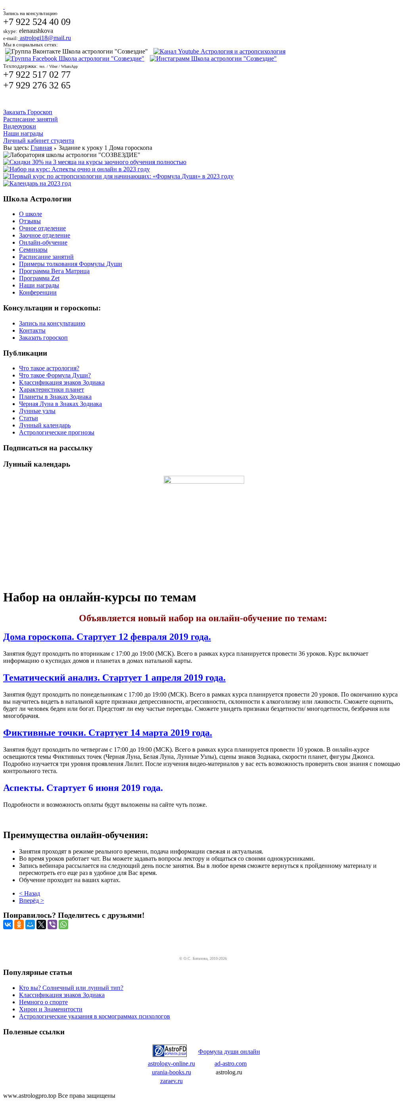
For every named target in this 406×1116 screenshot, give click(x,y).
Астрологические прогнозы (56, 432)
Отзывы (30, 221)
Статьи (28, 418)
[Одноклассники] (19, 924)
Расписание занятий (30, 119)
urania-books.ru (171, 1072)
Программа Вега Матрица (54, 271)
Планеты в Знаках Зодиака (55, 396)
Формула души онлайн (229, 1051)
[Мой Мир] (30, 924)
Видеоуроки (19, 126)
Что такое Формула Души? (55, 375)
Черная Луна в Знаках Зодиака (60, 403)
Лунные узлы (37, 411)
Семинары (33, 249)
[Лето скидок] (94, 162)
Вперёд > (31, 900)
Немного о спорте (43, 1002)
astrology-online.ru (171, 1063)
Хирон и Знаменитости (50, 1009)
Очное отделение (42, 228)
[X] (41, 924)
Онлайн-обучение (43, 242)
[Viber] (52, 924)
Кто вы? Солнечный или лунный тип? (71, 987)
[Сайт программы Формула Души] (170, 1054)
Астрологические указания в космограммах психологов (94, 1016)
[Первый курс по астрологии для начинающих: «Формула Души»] (118, 176)
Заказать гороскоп (43, 337)
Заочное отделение (44, 235)
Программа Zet (39, 278)
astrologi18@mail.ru (44, 37)
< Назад (29, 893)
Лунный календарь (45, 425)
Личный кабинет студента (38, 140)
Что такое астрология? (49, 368)
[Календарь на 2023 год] (37, 183)
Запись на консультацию (52, 323)
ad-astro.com (230, 1063)
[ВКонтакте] (8, 924)
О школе (30, 214)
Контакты (32, 330)
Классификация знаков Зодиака (62, 382)
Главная (41, 147)
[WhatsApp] (63, 924)
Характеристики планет (51, 389)
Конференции (38, 292)
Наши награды (23, 133)
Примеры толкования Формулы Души (70, 263)
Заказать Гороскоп (27, 112)
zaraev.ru (171, 1081)
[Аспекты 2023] (76, 169)
